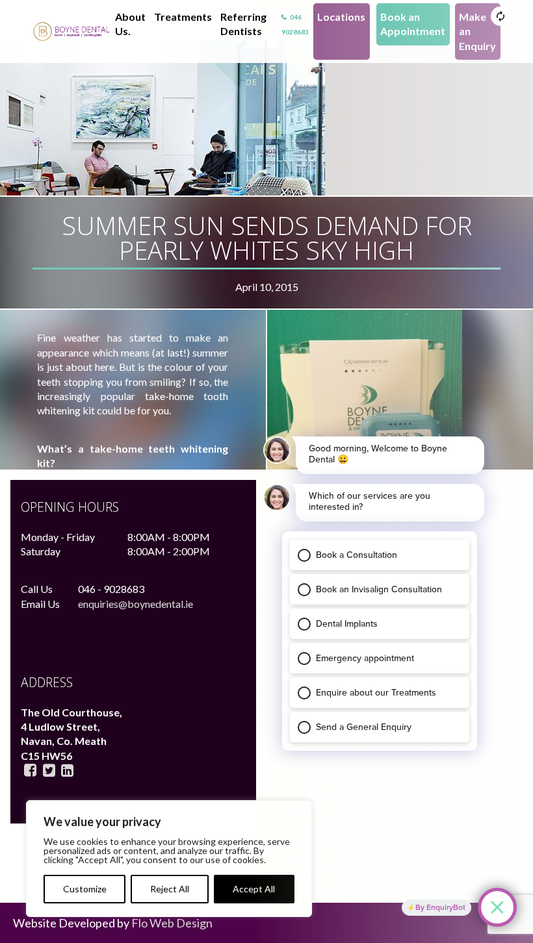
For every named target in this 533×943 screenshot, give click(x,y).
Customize (85, 888)
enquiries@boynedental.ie (135, 603)
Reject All (169, 888)
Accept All (254, 888)
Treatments (183, 16)
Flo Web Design (172, 923)
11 (71, 32)
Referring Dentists (243, 23)
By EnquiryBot (440, 907)
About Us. (130, 23)
